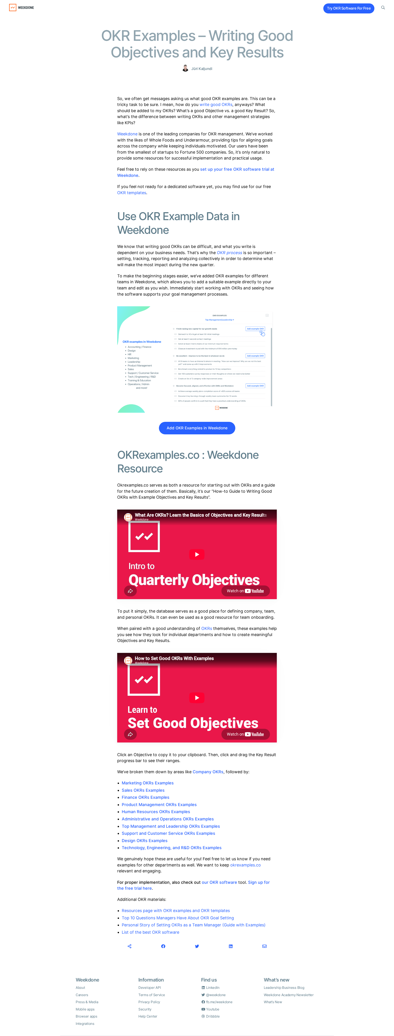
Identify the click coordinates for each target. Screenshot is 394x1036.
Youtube (212, 1009)
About (80, 987)
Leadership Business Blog (284, 987)
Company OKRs (208, 771)
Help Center (147, 1016)
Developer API (149, 987)
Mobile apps (85, 1009)
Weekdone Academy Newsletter (289, 995)
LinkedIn (212, 987)
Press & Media (87, 1002)
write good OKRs (216, 104)
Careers (82, 995)
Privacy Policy (149, 1002)
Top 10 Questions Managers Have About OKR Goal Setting (178, 917)
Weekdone (127, 133)
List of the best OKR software (150, 932)
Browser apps (86, 1016)
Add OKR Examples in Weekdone (197, 428)
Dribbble (212, 1016)
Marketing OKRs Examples (148, 783)
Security (144, 1009)
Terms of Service (151, 995)
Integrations (85, 1023)
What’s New (273, 1002)
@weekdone (215, 995)
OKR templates (131, 192)
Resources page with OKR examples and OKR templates (176, 910)
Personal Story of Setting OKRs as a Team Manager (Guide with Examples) (194, 925)
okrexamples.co (245, 865)
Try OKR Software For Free (349, 8)
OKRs (207, 628)
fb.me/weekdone (219, 1002)
